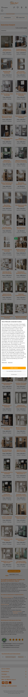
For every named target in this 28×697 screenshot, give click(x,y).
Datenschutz (4, 362)
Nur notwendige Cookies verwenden (14, 371)
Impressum (10, 362)
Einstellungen (14, 374)
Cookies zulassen (14, 368)
